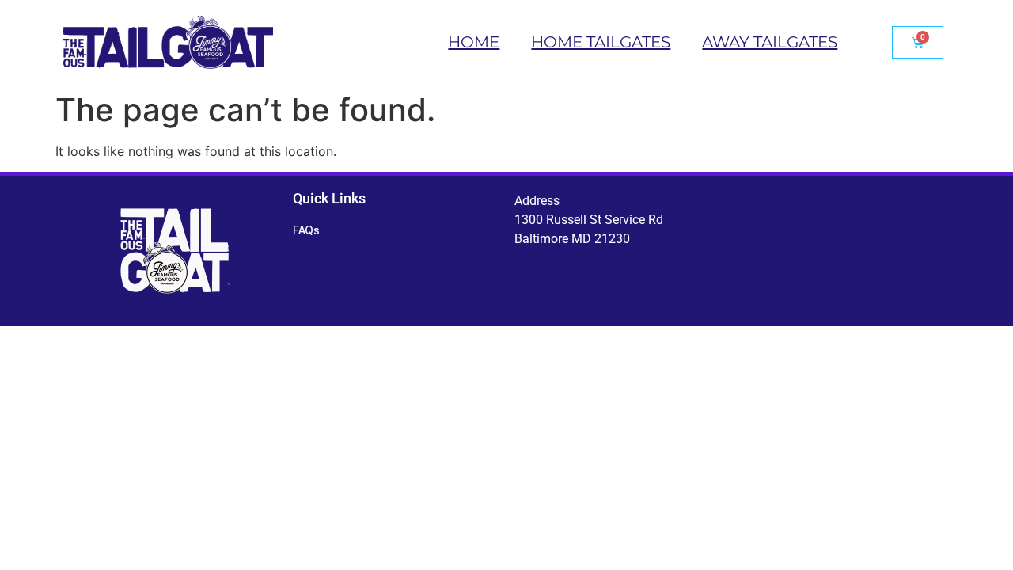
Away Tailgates (769, 41)
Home (473, 41)
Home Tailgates (600, 41)
